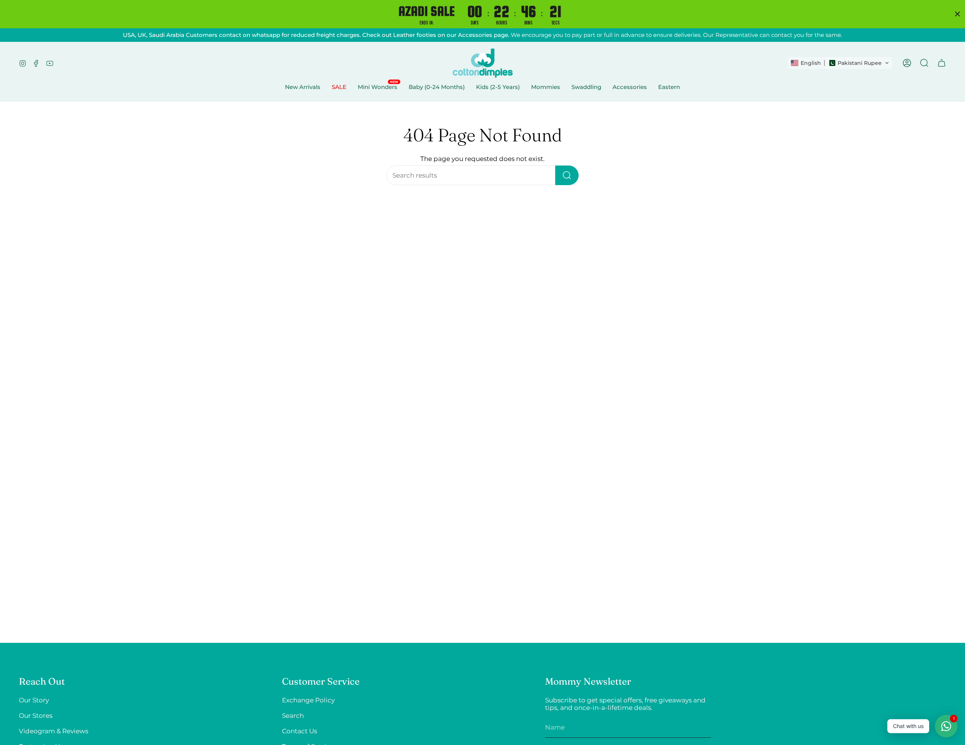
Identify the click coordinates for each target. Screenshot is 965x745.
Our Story (34, 700)
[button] (840, 63)
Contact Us (299, 731)
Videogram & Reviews (53, 731)
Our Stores (35, 715)
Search (293, 715)
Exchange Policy (308, 700)
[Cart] (941, 63)
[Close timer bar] (957, 14)
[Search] (567, 175)
